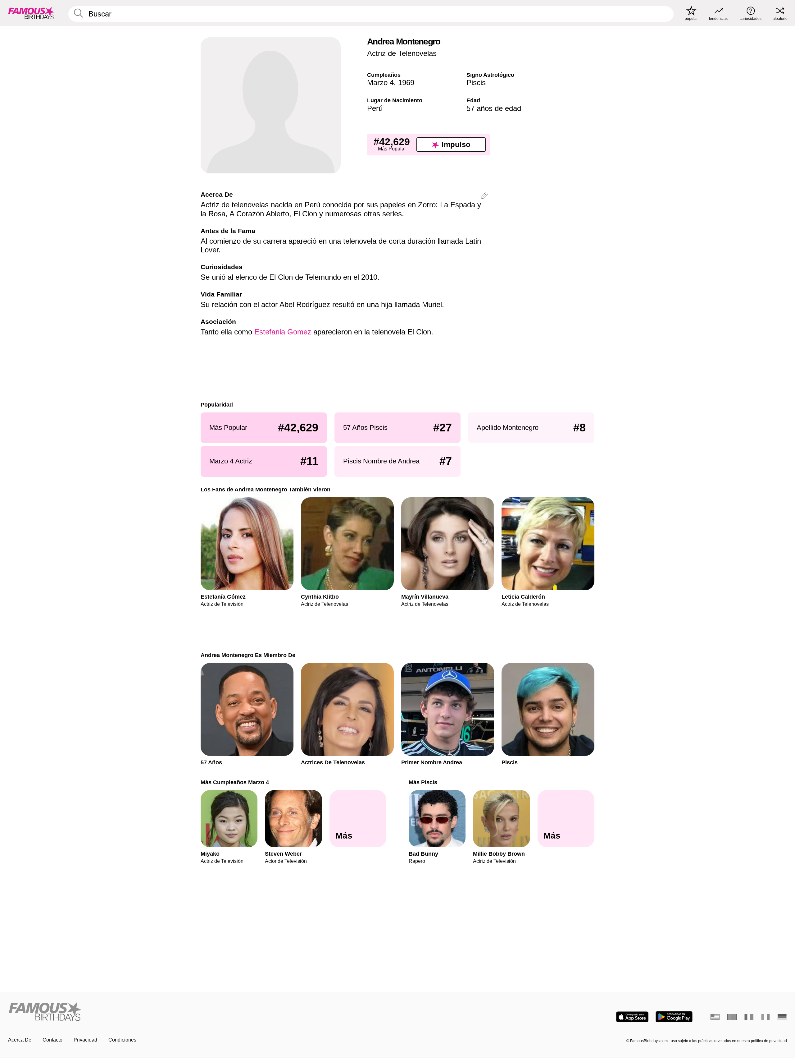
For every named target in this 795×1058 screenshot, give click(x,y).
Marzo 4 (380, 82)
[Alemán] (782, 1017)
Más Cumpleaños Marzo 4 (235, 782)
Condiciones (122, 1039)
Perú (375, 108)
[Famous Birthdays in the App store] (632, 1016)
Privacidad (85, 1039)
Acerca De (19, 1039)
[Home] (201, 1011)
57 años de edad (493, 108)
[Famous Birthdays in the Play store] (674, 1016)
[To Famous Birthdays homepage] (31, 13)
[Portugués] (732, 1017)
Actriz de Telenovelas (402, 53)
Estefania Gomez (282, 332)
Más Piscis (423, 782)
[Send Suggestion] (484, 196)
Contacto (52, 1039)
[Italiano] (765, 1017)
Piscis (476, 82)
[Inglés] (715, 1017)
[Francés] (748, 1017)
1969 (406, 82)
